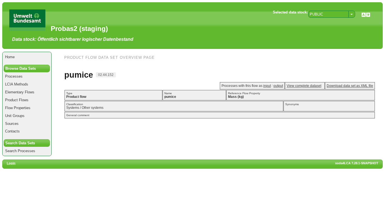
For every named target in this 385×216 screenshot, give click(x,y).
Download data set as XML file (350, 86)
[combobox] (331, 14)
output (278, 86)
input (267, 86)
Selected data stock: (290, 12)
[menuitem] (27, 57)
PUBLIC (316, 14)
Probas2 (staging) (79, 28)
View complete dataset (304, 86)
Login (11, 163)
